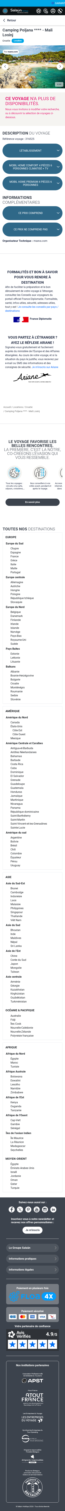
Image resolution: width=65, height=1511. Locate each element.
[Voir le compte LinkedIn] (53, 1209)
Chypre (14, 548)
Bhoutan (15, 930)
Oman (14, 1180)
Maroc (14, 1062)
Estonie (14, 653)
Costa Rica (16, 764)
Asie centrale (14, 976)
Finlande (15, 620)
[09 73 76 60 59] (60, 11)
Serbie (14, 695)
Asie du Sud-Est (15, 883)
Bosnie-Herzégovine (22, 675)
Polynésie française (22, 1035)
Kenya (14, 1102)
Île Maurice (16, 1138)
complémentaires (21, 200)
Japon (14, 963)
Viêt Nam (15, 920)
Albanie (14, 671)
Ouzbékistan (17, 997)
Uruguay (15, 865)
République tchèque (22, 598)
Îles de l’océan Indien (18, 1133)
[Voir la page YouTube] (37, 1209)
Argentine (16, 837)
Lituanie (15, 661)
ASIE (9, 877)
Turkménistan (18, 1001)
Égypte (14, 1058)
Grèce (13, 560)
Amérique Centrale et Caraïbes (24, 743)
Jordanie (15, 1176)
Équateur (15, 857)
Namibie (15, 1088)
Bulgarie (15, 679)
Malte (13, 568)
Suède (14, 643)
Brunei (14, 888)
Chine (13, 955)
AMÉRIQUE (13, 711)
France (14, 556)
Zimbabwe (16, 1092)
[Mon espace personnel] (53, 11)
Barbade (15, 760)
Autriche (15, 586)
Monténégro (17, 687)
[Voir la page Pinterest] (28, 1209)
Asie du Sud (13, 925)
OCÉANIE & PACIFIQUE (20, 1010)
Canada (15, 722)
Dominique (16, 772)
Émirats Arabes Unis (22, 1168)
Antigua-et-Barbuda (21, 748)
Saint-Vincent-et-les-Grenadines (28, 823)
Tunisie (14, 1066)
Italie (13, 564)
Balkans (11, 666)
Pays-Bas (16, 635)
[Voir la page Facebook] (12, 1209)
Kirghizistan (17, 993)
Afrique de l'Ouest (16, 1115)
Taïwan (14, 971)
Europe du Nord (15, 607)
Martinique (16, 799)
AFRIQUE (11, 1047)
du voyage (26, 133)
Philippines (17, 908)
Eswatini (15, 1080)
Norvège (15, 631)
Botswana (16, 1076)
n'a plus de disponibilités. (30, 101)
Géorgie (15, 985)
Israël (13, 1172)
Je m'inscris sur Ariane (45, 367)
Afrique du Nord (15, 1053)
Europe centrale (15, 577)
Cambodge (16, 892)
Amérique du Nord (17, 717)
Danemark (16, 616)
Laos (13, 900)
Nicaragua (16, 803)
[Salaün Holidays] (19, 11)
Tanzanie (15, 1110)
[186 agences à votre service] (46, 11)
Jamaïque (16, 795)
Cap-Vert (15, 1120)
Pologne (15, 594)
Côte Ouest (18, 734)
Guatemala (17, 788)
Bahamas (16, 756)
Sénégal (15, 1128)
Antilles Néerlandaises (23, 752)
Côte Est (17, 730)
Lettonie (15, 657)
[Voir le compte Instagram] (45, 1209)
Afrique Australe (16, 1071)
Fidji (13, 1019)
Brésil (13, 845)
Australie (15, 1015)
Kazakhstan (17, 989)
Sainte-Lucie (17, 827)
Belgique (15, 612)
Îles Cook (15, 1023)
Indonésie (16, 896)
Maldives (15, 938)
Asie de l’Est (13, 951)
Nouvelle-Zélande (20, 1031)
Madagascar (17, 1146)
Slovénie (15, 699)
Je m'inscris (33, 1230)
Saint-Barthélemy (20, 815)
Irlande (14, 624)
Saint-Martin (17, 819)
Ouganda (15, 1106)
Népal (13, 942)
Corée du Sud (18, 959)
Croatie (28, 407)
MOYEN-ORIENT (16, 1158)
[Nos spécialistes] (38, 11)
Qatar (13, 1184)
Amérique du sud (16, 832)
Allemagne (16, 582)
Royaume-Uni (18, 639)
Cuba (13, 768)
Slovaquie (16, 602)
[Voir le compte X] (20, 1209)
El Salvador (17, 776)
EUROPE (11, 537)
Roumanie (16, 691)
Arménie (15, 981)
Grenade (15, 780)
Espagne (15, 552)
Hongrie (15, 590)
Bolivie (14, 841)
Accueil (7, 407)
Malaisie (15, 904)
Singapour (16, 912)
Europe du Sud (14, 543)
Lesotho (15, 1084)
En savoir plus (32, 502)
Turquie (14, 1187)
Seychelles (16, 1150)
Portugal (15, 572)
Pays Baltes (13, 648)
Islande (14, 627)
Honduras (16, 791)
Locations (18, 407)
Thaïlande (16, 916)
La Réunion (17, 1142)
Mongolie (16, 967)
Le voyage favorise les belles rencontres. (32, 449)
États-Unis (16, 726)
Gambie (15, 1124)
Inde (13, 934)
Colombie (16, 853)
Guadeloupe (17, 784)
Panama (15, 807)
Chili (13, 849)
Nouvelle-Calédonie (21, 1027)
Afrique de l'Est (15, 1097)
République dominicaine (24, 811)
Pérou (13, 861)
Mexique (15, 738)
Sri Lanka (16, 946)
